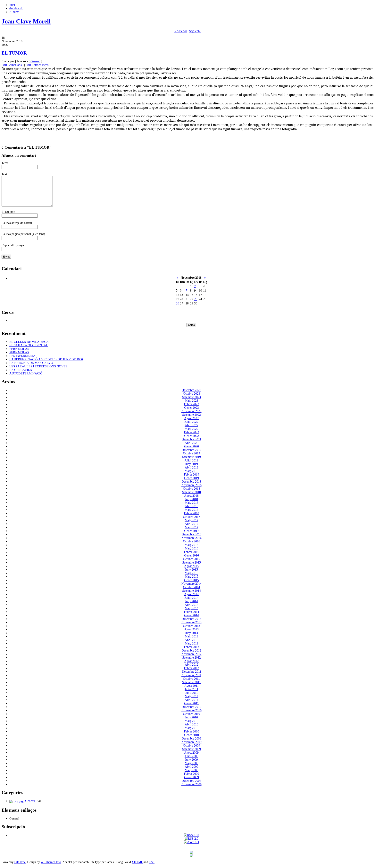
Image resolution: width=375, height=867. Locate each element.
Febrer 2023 (191, 404)
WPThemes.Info (51, 862)
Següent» (195, 31)
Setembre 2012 (191, 657)
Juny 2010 (191, 717)
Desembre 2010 (191, 706)
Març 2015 (191, 576)
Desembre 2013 (191, 618)
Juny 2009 (191, 759)
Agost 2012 (191, 661)
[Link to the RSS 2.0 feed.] (191, 838)
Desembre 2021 (191, 439)
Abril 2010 (191, 724)
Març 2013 (191, 643)
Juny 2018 (191, 499)
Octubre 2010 (191, 713)
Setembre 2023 (191, 397)
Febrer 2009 (191, 773)
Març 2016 (191, 548)
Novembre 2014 (191, 583)
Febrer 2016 (191, 552)
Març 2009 (191, 770)
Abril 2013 (191, 640)
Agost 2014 (191, 594)
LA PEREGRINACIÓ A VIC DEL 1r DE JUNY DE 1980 (46, 359)
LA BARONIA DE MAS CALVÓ (31, 362)
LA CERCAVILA (20, 370)
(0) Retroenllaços (38, 64)
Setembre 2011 (191, 682)
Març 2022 (191, 428)
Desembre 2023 (191, 390)
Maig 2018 (191, 502)
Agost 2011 (191, 685)
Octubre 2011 (191, 678)
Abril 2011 (191, 699)
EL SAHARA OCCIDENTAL (28, 345)
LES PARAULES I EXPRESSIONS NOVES (38, 366)
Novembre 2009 (191, 742)
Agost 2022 (191, 418)
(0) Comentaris (12, 64)
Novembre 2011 (191, 675)
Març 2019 (191, 471)
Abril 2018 (191, 506)
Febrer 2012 (191, 668)
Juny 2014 (191, 601)
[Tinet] (191, 856)
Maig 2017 (191, 520)
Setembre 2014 (191, 590)
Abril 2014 (191, 604)
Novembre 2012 (191, 654)
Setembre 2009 (191, 749)
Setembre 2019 (191, 457)
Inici (12, 4)
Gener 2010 (191, 735)
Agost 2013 (191, 629)
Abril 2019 (191, 467)
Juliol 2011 (191, 689)
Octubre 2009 (191, 745)
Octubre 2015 (191, 559)
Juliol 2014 (191, 597)
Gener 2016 (191, 555)
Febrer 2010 (191, 731)
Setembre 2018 (191, 492)
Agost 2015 (191, 566)
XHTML (137, 862)
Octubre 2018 (191, 488)
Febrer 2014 (191, 611)
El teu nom (8, 211)
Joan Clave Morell (26, 21)
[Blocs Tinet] (191, 853)
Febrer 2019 (191, 474)
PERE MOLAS (19, 348)
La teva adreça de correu (17, 222)
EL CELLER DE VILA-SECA (29, 341)
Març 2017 (191, 527)
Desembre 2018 (191, 481)
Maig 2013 (191, 636)
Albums (14, 11)
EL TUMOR (14, 53)
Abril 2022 (191, 425)
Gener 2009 (191, 777)
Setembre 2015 (191, 562)
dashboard (16, 8)
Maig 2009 (191, 763)
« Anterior (180, 31)
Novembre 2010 (191, 710)
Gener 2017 (191, 530)
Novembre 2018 (191, 485)
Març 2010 (191, 728)
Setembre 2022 (191, 414)
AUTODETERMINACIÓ (26, 373)
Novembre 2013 (191, 622)
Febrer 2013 (191, 647)
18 (204, 294)
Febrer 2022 (191, 432)
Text (4, 174)
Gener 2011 (191, 703)
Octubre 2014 (191, 587)
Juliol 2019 (191, 460)
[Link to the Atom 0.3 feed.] (191, 842)
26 (177, 303)
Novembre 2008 (191, 784)
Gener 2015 (191, 580)
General (35, 61)
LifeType (20, 862)
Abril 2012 (191, 664)
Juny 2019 (191, 464)
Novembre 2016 (191, 537)
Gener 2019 (191, 478)
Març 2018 (191, 509)
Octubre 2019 (191, 453)
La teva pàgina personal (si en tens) (23, 234)
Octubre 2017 (191, 516)
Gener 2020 (191, 446)
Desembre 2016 (191, 534)
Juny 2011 (191, 692)
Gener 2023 (191, 407)
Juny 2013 (191, 633)
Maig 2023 (191, 400)
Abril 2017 (191, 523)
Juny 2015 (191, 569)
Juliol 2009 (191, 756)
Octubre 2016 (191, 541)
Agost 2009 (191, 752)
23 (195, 299)
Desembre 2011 (191, 671)
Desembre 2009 (191, 738)
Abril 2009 (191, 766)
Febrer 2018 (191, 513)
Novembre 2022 (191, 411)
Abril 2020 (191, 442)
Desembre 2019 (191, 449)
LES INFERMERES (22, 355)
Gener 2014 (191, 615)
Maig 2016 (191, 545)
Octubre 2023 (191, 393)
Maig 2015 (191, 573)
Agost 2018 (191, 495)
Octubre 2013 (191, 625)
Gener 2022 (191, 435)
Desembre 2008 (191, 780)
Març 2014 (191, 608)
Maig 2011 (191, 696)
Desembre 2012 (191, 650)
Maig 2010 (191, 720)
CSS (151, 862)
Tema (5, 163)
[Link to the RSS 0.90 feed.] (191, 835)
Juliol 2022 (191, 421)
